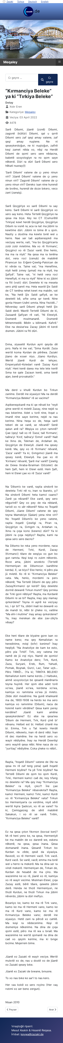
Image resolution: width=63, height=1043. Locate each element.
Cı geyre (49, 79)
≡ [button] (59, 61)
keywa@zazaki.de (32, 1034)
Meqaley (30, 112)
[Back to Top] (57, 1036)
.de (36, 11)
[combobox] (21, 77)
